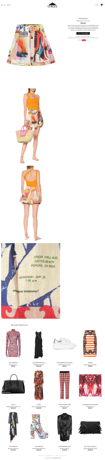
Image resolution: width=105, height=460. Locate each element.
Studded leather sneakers (64, 364)
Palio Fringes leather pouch (90, 448)
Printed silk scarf (90, 406)
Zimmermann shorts (94, 37)
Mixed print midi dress (13, 448)
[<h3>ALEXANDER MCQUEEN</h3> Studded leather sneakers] (64, 343)
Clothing (82, 36)
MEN (5, 4)
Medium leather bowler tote (13, 406)
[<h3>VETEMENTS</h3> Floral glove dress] (13, 343)
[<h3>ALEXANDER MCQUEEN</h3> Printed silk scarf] (90, 385)
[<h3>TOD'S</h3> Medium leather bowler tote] (13, 385)
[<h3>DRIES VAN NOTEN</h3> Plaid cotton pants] (64, 385)
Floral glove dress (13, 364)
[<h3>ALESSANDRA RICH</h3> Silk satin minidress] (64, 427)
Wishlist (64, 455)
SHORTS (85, 36)
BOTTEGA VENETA (90, 446)
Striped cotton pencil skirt (90, 364)
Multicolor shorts (80, 37)
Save (84, 40)
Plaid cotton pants (64, 406)
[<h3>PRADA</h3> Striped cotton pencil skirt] (90, 343)
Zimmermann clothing (87, 37)
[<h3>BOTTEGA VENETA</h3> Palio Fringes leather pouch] (90, 427)
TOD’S (13, 404)
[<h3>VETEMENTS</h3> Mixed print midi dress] (13, 427)
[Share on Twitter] (79, 40)
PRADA (90, 363)
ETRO (39, 404)
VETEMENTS (13, 363)
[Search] (1, 5)
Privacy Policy (50, 455)
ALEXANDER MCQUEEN (64, 363)
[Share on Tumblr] (88, 40)
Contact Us (58, 455)
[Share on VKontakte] (86, 40)
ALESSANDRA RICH (39, 363)
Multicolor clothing (73, 37)
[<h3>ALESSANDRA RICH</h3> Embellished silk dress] (39, 343)
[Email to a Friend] (81, 40)
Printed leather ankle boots (39, 448)
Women (88, 36)
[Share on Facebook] (78, 40)
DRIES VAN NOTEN (64, 404)
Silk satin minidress (64, 448)
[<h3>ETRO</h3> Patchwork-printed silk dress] (39, 385)
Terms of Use (41, 455)
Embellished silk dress (39, 364)
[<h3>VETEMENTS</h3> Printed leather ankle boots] (39, 427)
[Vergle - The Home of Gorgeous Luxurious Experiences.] (52, 5)
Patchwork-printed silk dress (39, 406)
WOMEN (8, 4)
